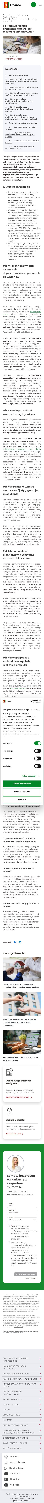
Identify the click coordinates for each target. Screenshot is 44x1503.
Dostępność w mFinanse (15, 1438)
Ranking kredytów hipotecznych (20, 1379)
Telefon (12, 1210)
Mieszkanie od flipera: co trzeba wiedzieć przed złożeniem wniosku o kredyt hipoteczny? (20, 1022)
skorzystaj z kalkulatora (17, 1097)
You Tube (14, 1485)
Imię (11, 1203)
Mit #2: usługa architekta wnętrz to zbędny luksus (21, 88)
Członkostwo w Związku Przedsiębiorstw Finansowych (18, 1431)
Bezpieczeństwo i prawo (15, 1425)
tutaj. (32, 1311)
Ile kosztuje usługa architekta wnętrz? (22, 141)
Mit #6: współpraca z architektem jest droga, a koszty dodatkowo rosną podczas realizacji (21, 117)
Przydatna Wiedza (9, 17)
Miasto (12, 1218)
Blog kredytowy (21, 15)
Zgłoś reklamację (12, 1448)
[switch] (37, 751)
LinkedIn (14, 1479)
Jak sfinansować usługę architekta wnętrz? (19, 147)
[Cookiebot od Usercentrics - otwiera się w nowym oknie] (31, 701)
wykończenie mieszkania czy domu (22, 449)
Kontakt (7, 1420)
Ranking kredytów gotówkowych (12, 1393)
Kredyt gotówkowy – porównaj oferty (19, 1385)
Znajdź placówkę (17, 1462)
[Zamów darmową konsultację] (33, 4)
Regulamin (6, 1332)
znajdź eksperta (13, 1134)
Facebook (15, 1473)
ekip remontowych (18, 688)
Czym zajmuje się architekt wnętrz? (21, 128)
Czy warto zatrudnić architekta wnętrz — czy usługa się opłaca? (19, 135)
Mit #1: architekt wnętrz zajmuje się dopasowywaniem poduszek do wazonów (21, 81)
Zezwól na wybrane (22, 792)
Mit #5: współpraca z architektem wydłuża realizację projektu (19, 109)
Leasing (7, 1410)
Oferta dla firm (11, 1405)
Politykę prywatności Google (17, 1332)
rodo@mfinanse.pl (11, 1308)
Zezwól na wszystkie (22, 784)
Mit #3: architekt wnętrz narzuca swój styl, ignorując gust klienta (21, 94)
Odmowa (22, 800)
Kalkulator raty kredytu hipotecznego (16, 1359)
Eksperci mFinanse (12, 1399)
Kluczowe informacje (16, 75)
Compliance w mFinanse (15, 1443)
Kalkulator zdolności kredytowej (14, 1367)
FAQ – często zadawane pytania (21, 123)
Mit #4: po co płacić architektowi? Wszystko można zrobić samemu (19, 101)
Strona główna (8, 15)
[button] (40, 5)
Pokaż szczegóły (29, 776)
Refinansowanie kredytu (16, 1374)
